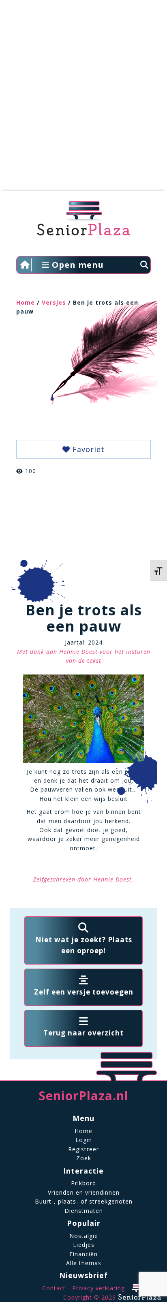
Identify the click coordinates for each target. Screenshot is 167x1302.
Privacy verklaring (98, 1288)
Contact (54, 1288)
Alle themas (83, 1263)
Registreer (83, 1149)
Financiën (83, 1254)
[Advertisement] (83, 99)
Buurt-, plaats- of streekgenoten (84, 1201)
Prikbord (83, 1183)
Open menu (76, 264)
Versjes (54, 302)
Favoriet (87, 449)
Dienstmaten (83, 1210)
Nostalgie (83, 1236)
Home (25, 302)
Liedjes (83, 1245)
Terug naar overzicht (83, 1032)
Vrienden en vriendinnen (84, 1192)
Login (83, 1140)
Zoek (83, 1158)
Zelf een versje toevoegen (83, 992)
